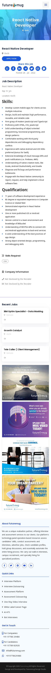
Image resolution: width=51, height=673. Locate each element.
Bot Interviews (11, 617)
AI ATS (7, 612)
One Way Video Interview (15, 601)
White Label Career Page (15, 607)
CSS (5, 261)
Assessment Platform (14, 591)
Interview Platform (12, 581)
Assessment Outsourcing (15, 596)
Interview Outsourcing (14, 586)
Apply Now (11, 58)
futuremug (24, 666)
